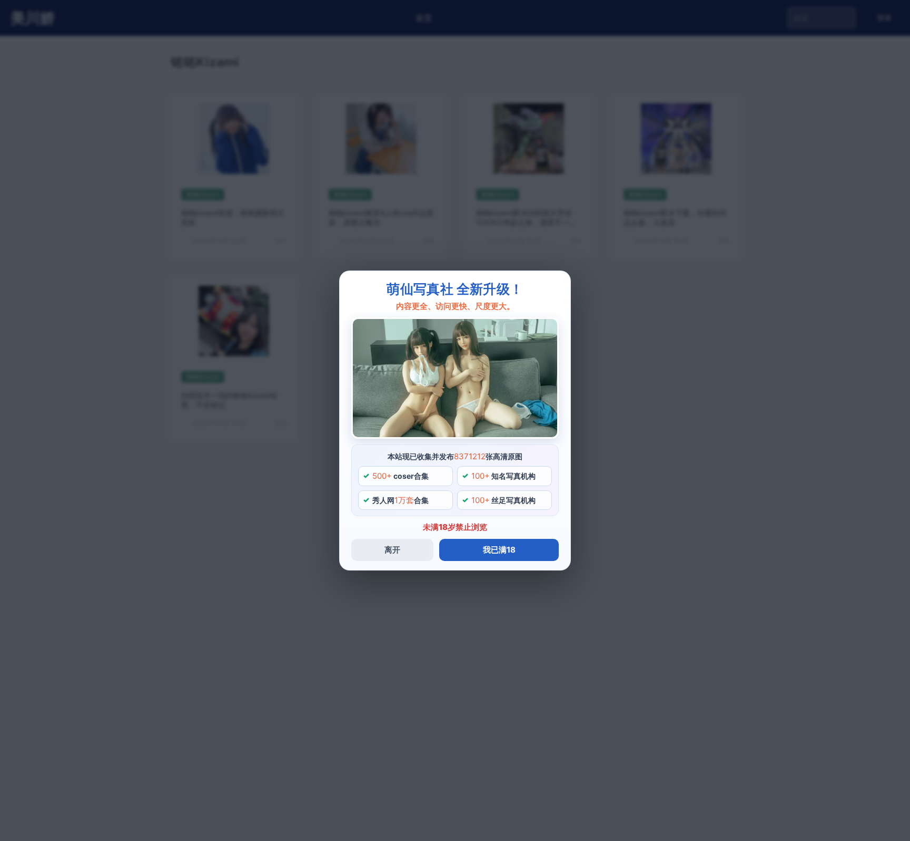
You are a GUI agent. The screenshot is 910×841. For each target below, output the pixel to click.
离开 (392, 550)
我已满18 (499, 550)
